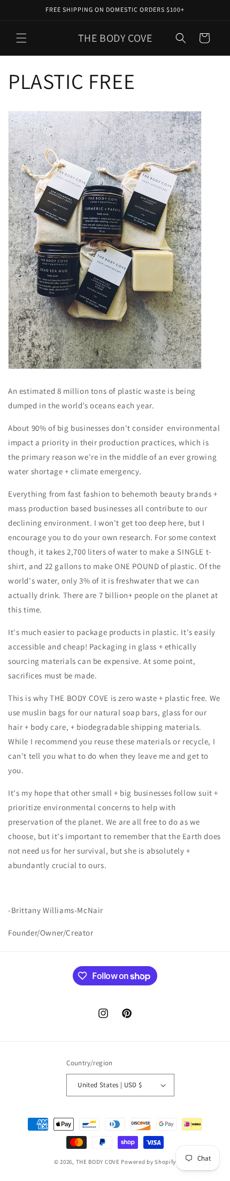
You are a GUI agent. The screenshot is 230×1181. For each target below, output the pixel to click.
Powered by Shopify (148, 1161)
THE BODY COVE (98, 1161)
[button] (21, 38)
